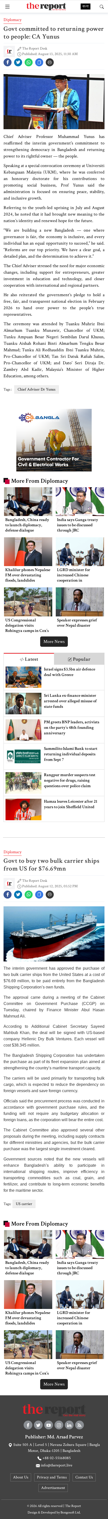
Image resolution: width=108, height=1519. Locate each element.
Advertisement (53, 1487)
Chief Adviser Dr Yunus (37, 389)
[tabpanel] (54, 743)
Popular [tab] (81, 659)
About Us (20, 1477)
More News (54, 641)
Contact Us (84, 1477)
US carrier (24, 1204)
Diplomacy (13, 20)
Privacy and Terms (52, 1477)
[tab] (29, 659)
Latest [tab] (31, 659)
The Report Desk (34, 48)
